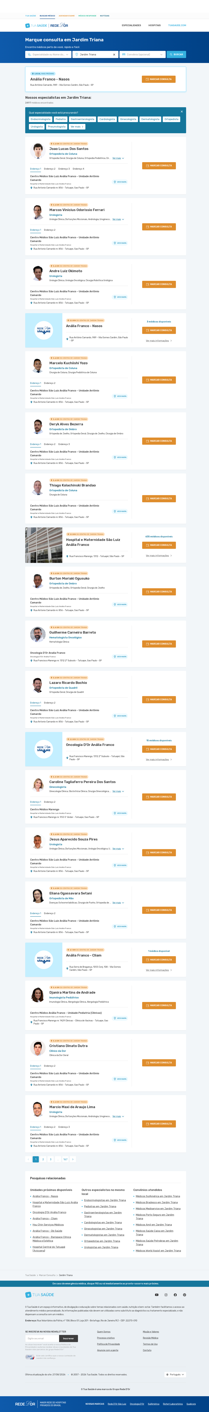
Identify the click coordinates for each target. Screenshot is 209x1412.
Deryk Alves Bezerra (66, 424)
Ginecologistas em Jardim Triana (103, 1228)
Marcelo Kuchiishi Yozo (68, 363)
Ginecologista (128, 119)
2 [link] (43, 1159)
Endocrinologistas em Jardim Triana (105, 1200)
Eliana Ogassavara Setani (70, 893)
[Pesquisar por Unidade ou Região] (114, 54)
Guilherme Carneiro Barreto (72, 632)
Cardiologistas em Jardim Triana (103, 1222)
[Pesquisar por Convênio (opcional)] (161, 54)
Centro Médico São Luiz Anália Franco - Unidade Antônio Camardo (64, 178)
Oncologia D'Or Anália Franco (43, 657)
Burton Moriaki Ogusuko (69, 578)
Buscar (178, 54)
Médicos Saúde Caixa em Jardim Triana (154, 1232)
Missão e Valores (151, 1331)
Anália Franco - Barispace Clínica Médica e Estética (52, 1239)
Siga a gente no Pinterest (184, 1294)
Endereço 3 (64, 169)
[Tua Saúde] (39, 1295)
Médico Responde (87, 16)
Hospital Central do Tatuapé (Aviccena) (49, 1249)
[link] (73, 1159)
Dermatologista (150, 119)
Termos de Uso (150, 1344)
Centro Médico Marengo (44, 809)
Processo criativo (106, 1338)
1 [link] (35, 1159)
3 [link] (50, 1159)
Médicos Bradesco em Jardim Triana (157, 1202)
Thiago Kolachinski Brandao (72, 485)
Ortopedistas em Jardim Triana (102, 1241)
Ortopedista (171, 119)
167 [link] (65, 1159)
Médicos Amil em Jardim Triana (154, 1224)
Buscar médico (47, 16)
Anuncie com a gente (107, 1350)
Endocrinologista (40, 119)
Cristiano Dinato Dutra (68, 1046)
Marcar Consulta (47, 1275)
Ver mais (75, 126)
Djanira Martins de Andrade (72, 992)
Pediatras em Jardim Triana (100, 1206)
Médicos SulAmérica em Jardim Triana (158, 1196)
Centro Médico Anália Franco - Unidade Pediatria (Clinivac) (66, 1012)
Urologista (37, 126)
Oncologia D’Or (137, 1404)
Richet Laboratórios (173, 1404)
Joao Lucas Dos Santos (68, 149)
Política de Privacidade (108, 1344)
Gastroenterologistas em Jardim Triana (103, 1214)
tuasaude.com (177, 25)
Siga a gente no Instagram (166, 1294)
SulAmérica (153, 1404)
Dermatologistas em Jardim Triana (104, 1234)
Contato (147, 1350)
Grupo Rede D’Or (121, 1389)
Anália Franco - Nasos (50, 79)
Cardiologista (107, 119)
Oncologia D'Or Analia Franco (47, 652)
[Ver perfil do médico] (38, 151)
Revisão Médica (150, 1338)
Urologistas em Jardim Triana (101, 1247)
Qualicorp (191, 1404)
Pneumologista (56, 126)
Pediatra (61, 119)
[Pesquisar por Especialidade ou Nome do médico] (67, 54)
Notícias (104, 16)
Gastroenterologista (82, 119)
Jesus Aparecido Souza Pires (73, 839)
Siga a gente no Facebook (175, 1294)
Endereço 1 (35, 169)
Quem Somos (103, 1331)
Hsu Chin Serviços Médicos (48, 1224)
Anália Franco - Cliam (45, 1218)
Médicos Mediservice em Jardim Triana (158, 1208)
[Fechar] (182, 111)
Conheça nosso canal (156, 1294)
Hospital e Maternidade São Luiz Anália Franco (50, 184)
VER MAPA (121, 182)
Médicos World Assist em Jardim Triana (158, 1250)
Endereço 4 (78, 169)
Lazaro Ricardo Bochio (68, 683)
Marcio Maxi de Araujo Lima (72, 1107)
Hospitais (155, 25)
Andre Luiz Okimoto (65, 271)
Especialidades (131, 25)
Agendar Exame (67, 16)
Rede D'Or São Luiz (117, 1404)
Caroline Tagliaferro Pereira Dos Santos (82, 782)
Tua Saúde (30, 16)
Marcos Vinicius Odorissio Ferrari (77, 210)
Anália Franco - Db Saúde (47, 1230)
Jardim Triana (66, 1275)
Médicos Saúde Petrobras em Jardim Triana (157, 1242)
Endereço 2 (49, 169)
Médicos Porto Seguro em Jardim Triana (155, 1216)
